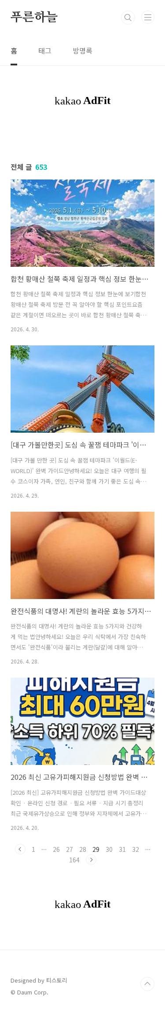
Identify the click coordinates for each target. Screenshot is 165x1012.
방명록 (82, 50)
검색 (128, 17)
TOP (147, 984)
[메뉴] (147, 17)
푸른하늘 (34, 17)
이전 (20, 849)
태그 (44, 50)
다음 (91, 859)
